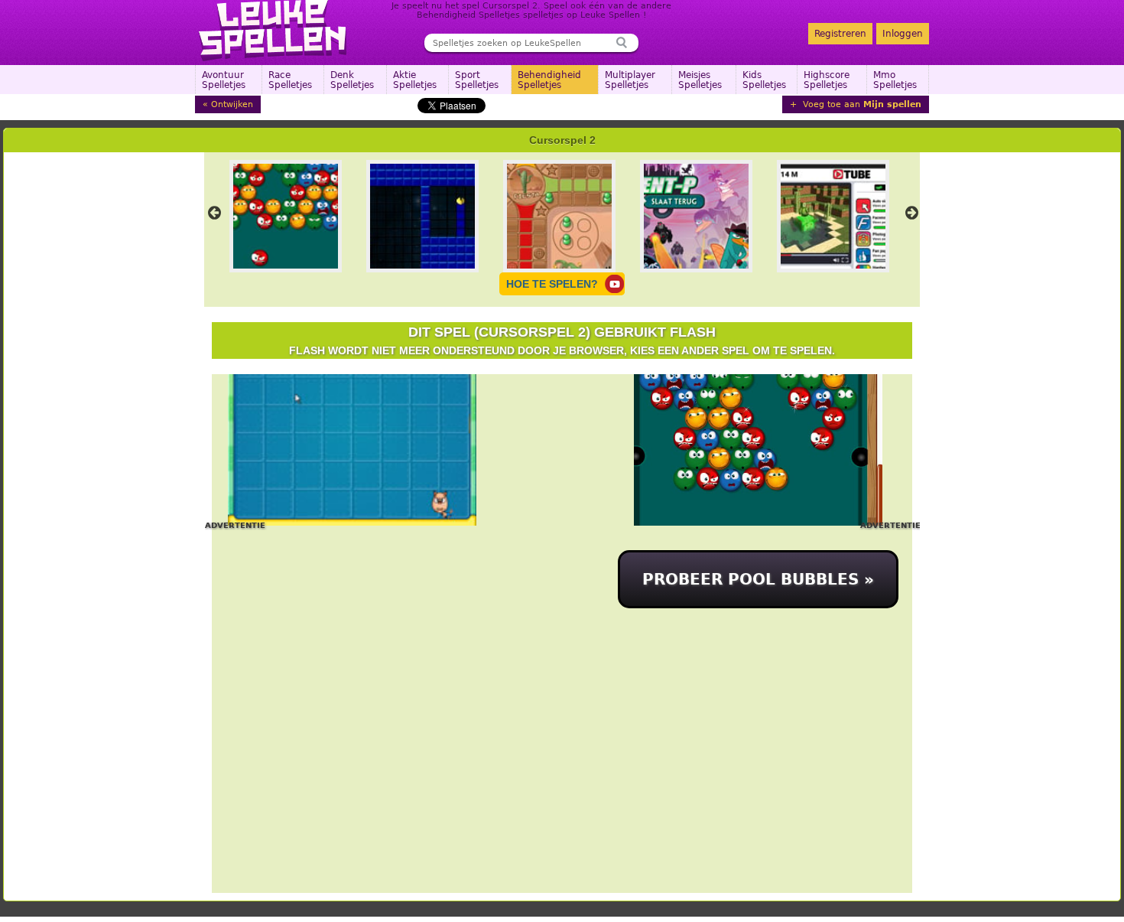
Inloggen (902, 33)
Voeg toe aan (860, 104)
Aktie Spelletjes (415, 80)
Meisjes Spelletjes (700, 80)
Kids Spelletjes (764, 80)
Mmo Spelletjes (895, 80)
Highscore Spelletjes (826, 80)
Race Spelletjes (290, 80)
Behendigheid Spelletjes (549, 80)
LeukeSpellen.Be (273, 30)
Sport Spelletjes (477, 80)
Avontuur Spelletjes (223, 80)
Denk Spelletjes (352, 80)
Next (911, 212)
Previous (214, 212)
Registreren (840, 33)
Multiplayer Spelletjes (630, 80)
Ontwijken (232, 104)
